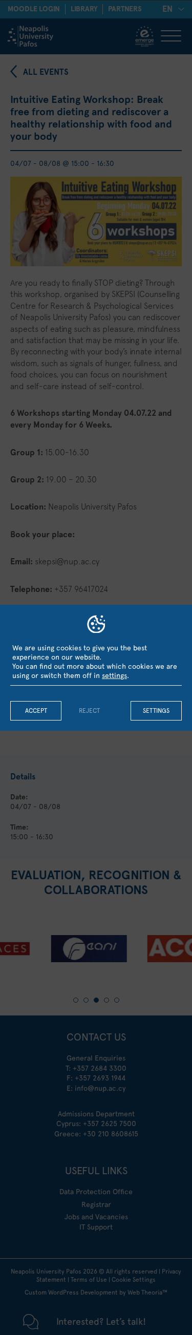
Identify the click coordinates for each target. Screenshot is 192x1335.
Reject (89, 710)
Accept (36, 710)
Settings (156, 710)
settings (114, 675)
